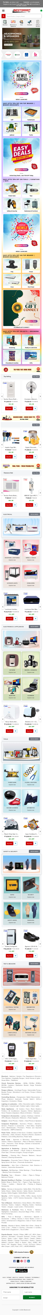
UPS (3, 1118)
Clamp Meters (26, 1203)
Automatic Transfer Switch (24, 1099)
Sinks (25, 1175)
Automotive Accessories (16, 1167)
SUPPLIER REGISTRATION (15, 1279)
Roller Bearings (25, 1170)
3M (40, 1242)
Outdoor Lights (25, 1106)
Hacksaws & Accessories (9, 1145)
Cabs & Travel (30, 1221)
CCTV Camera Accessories (23, 1198)
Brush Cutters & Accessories (31, 1150)
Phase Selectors (7, 1099)
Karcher (11, 1242)
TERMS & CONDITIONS (25, 1281)
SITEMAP (9, 1277)
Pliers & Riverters (28, 1141)
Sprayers (24, 1148)
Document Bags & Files (27, 1212)
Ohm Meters (37, 1203)
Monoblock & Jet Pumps (21, 1092)
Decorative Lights (28, 1104)
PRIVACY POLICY (14, 1281)
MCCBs (4, 1085)
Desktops (30, 1116)
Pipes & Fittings (35, 1175)
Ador (29, 1242)
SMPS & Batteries (16, 1130)
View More (36, 376)
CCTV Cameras (14, 1196)
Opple (21, 1238)
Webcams (23, 1118)
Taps (11, 1175)
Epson (20, 1244)
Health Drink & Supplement (10, 1229)
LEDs (20, 1104)
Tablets (21, 1121)
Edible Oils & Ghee (27, 1226)
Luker (15, 1238)
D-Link (25, 1244)
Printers (30, 1124)
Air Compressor (35, 1160)
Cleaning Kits (15, 1155)
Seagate (13, 1244)
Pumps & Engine (28, 1152)
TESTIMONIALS (35, 1277)
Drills (12, 1135)
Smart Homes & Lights (33, 1078)
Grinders (18, 1135)
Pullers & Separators (15, 1141)
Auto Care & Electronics (20, 1165)
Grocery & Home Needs (25, 1219)
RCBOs (38, 1083)
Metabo (10, 1240)
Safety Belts (27, 1189)
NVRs (28, 1196)
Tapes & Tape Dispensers (32, 1182)
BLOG (4, 1277)
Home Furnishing (7, 1214)
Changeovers (21, 1097)
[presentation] (3, 36)
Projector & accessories (16, 1126)
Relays (20, 1101)
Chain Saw (5, 1152)
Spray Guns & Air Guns (9, 1162)
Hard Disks (30, 1126)
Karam (4, 1244)
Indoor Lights (35, 1106)
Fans (27, 1109)
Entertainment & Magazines (16, 1221)
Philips (22, 1234)
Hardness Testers (7, 1205)
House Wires (6, 1080)
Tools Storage (19, 1143)
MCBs (25, 1083)
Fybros (4, 1238)
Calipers (17, 1205)
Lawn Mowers (15, 1150)
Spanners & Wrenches (21, 1140)
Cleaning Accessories (15, 1157)
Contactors (13, 1101)
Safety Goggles (12, 1193)
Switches (12, 1076)
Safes (10, 1198)
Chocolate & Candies (33, 1227)
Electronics (27, 1217)
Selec (39, 1234)
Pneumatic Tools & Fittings (19, 1160)
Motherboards (11, 1128)
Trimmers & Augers (16, 1152)
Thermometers (29, 1207)
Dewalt (32, 1238)
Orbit (39, 1236)
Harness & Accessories (14, 1189)
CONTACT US (30, 1279)
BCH (34, 1234)
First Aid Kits (36, 1189)
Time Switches (6, 1078)
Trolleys (4, 1184)
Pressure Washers (28, 1155)
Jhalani (32, 1240)
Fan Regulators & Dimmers (32, 1076)
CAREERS (21, 1277)
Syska (10, 1238)
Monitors (38, 1124)
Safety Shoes (6, 1191)
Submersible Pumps (34, 1090)
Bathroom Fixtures (7, 1177)
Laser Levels (19, 1207)
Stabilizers (14, 1080)
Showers (18, 1175)
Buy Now (8, 408)
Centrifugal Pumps (20, 1090)
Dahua (38, 1244)
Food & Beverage (15, 1217)
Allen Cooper (6, 1246)
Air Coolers (20, 1109)
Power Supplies (33, 1118)
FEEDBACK (27, 1277)
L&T (30, 1234)
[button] (15, 408)
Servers (4, 1126)
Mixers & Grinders (26, 1113)
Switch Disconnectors (33, 1097)
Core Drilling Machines (16, 1137)
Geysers (23, 1111)
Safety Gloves (28, 1191)
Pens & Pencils (26, 1210)
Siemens (4, 1236)
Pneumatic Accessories (25, 1162)
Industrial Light (14, 1106)
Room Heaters (36, 1109)
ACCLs (38, 1099)
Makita (38, 1238)
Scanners (23, 1124)
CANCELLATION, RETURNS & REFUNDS (26, 1283)
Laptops (23, 1116)
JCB (12, 1246)
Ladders (12, 1184)
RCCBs (31, 1083)
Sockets (19, 1076)
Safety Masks (23, 1193)
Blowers (31, 1148)
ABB (26, 1234)
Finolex (33, 1236)
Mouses (8, 1118)
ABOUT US (15, 1277)
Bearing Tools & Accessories (12, 1172)
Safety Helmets (17, 1191)
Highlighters (5, 1212)
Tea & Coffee (24, 1229)
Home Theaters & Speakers (10, 1113)
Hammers (10, 1143)
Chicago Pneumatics (21, 1240)
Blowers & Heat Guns (18, 1133)
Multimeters (17, 1203)
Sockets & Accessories (33, 1143)
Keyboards (15, 1118)
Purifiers (4, 1111)
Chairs (38, 1212)
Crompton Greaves (23, 1236)
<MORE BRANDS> (30, 1246)
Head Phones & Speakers (33, 1121)
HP (8, 1244)
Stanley (4, 1240)
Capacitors (5, 1101)
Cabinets (37, 1116)
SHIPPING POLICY (10, 1283)
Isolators (11, 1085)
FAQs (24, 1279)
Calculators (14, 1212)
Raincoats (31, 1193)
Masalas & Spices (14, 1226)
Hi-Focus (32, 1244)
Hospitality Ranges (18, 1078)
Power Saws (28, 1137)
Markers (38, 1210)
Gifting (14, 1219)
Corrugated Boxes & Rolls (32, 1180)
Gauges (10, 1207)
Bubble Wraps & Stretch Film (11, 1182)
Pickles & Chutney (18, 1227)
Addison (4, 1242)
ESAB (35, 1242)
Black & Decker (20, 1242)
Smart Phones (13, 1121)
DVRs (23, 1196)
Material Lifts (21, 1184)
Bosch (26, 1238)
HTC (21, 1246)
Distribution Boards (22, 1085)
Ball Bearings (13, 1170)
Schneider (12, 1236)
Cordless (29, 1133)
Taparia (38, 1240)
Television (37, 1113)
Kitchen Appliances (34, 1111)
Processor (21, 1128)
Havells (16, 1234)
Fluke (16, 1246)
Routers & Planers (28, 1135)
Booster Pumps (6, 1092)
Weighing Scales (28, 1205)
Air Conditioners (13, 1111)
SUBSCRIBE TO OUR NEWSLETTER (22, 1287)
